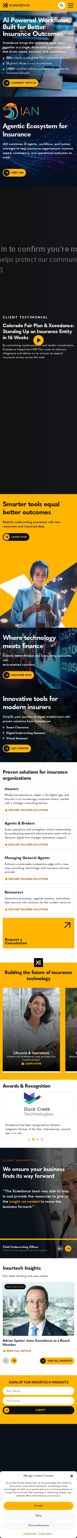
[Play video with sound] (38, 340)
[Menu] (70, 5)
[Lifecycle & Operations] (31, 1029)
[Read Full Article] (38, 1318)
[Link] (38, 933)
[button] (71, 1475)
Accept (38, 1505)
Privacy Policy (45, 1533)
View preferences (38, 1525)
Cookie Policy (30, 1533)
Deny (38, 1515)
